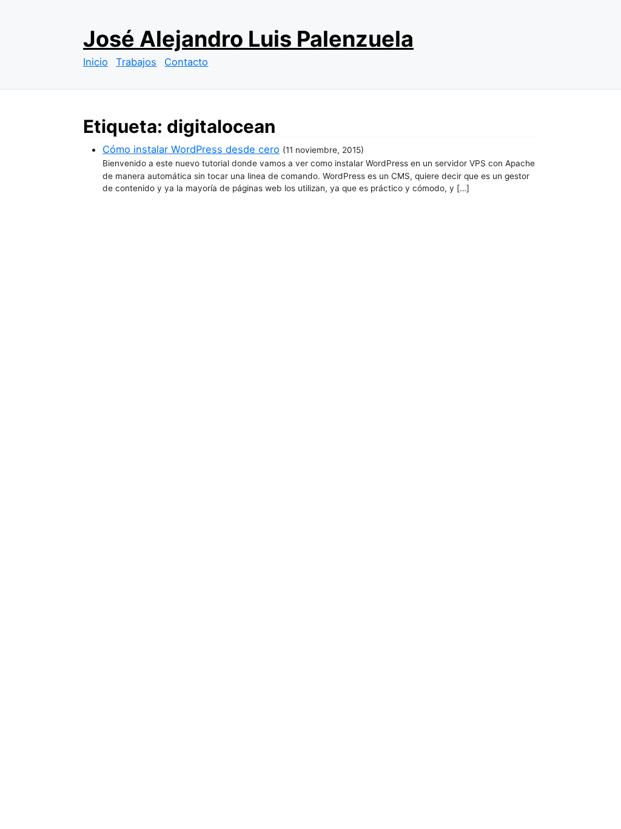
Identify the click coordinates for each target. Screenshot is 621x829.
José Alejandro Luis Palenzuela (248, 38)
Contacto (186, 62)
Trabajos (136, 62)
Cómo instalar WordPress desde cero (191, 149)
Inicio (95, 62)
